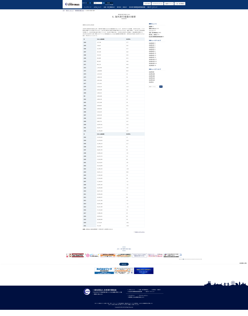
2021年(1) (151, 82)
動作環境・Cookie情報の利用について (136, 297)
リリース (151, 30)
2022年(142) (152, 80)
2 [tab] (180, 259)
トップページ (87, 7)
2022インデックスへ (140, 232)
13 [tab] (195, 259)
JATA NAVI (147, 3)
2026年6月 (151, 47)
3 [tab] (182, 259)
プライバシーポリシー (143, 295)
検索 (103, 3)
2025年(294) (152, 74)
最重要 (150, 26)
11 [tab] (192, 259)
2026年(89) (151, 72)
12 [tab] (193, 259)
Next (182, 255)
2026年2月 (151, 55)
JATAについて (97, 7)
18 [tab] (201, 259)
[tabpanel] (108, 255)
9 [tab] (189, 259)
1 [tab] (179, 259)
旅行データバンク (152, 7)
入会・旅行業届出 (180, 3)
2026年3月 (151, 53)
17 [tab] (200, 259)
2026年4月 (151, 51)
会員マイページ (169, 3)
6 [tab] (186, 259)
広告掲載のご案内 (243, 263)
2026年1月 (151, 57)
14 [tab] (196, 259)
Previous (65, 255)
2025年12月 (151, 59)
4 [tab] (183, 259)
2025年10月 (151, 63)
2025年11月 (151, 61)
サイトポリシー (132, 295)
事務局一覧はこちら (98, 294)
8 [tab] (188, 259)
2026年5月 (151, 49)
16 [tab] (198, 259)
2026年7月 (151, 45)
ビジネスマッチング (157, 3)
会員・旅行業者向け (109, 7)
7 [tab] (187, 259)
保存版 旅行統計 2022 (79, 10)
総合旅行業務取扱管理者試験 (137, 7)
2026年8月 (151, 43)
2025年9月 (151, 65)
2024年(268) (152, 76)
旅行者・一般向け (122, 7)
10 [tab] (191, 259)
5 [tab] (184, 259)
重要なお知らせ (152, 28)
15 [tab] (197, 259)
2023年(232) (152, 78)
